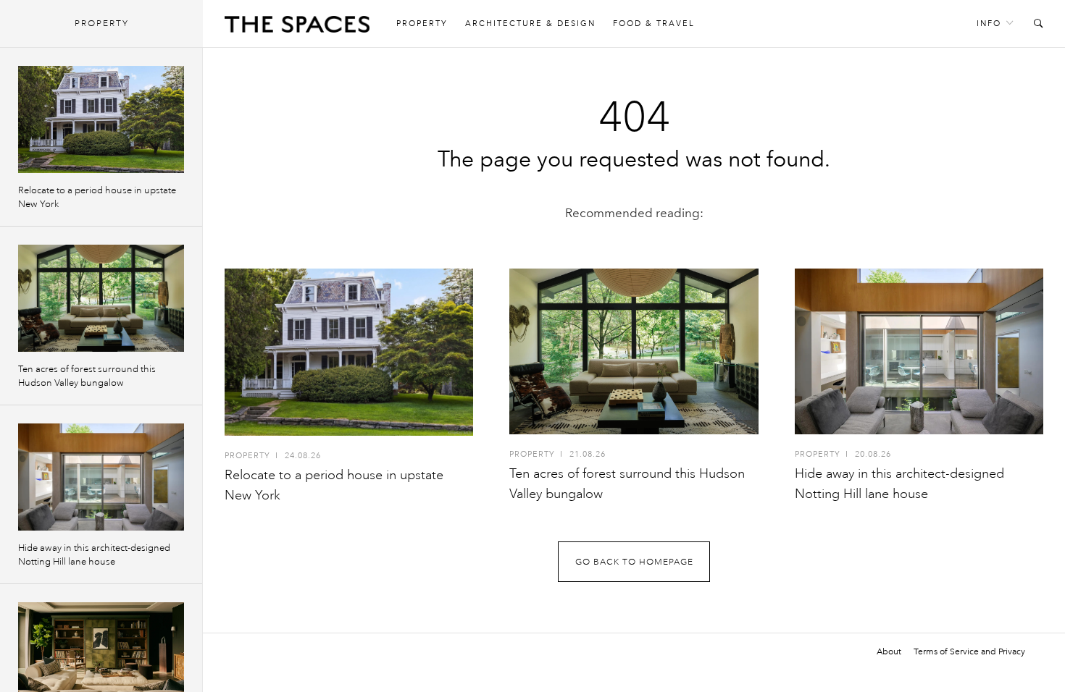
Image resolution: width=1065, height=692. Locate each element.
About (889, 651)
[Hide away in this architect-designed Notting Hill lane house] (919, 351)
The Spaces (297, 27)
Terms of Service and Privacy (969, 651)
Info (989, 23)
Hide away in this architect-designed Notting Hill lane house (94, 554)
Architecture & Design (530, 23)
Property (422, 23)
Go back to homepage (634, 562)
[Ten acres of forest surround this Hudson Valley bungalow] (633, 351)
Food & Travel (654, 23)
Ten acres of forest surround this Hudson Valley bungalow (87, 376)
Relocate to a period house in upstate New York (97, 197)
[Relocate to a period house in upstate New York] (349, 352)
